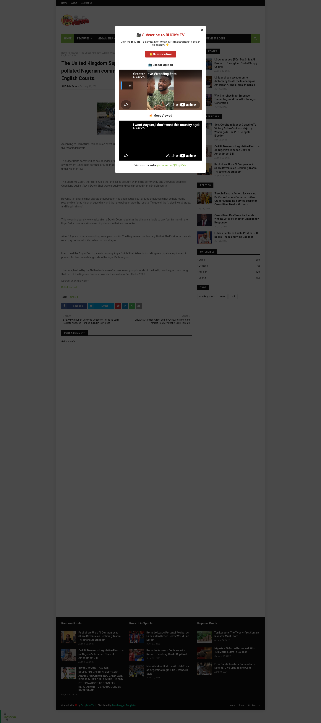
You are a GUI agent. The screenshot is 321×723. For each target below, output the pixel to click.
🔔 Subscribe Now (161, 54)
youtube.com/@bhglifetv (172, 165)
